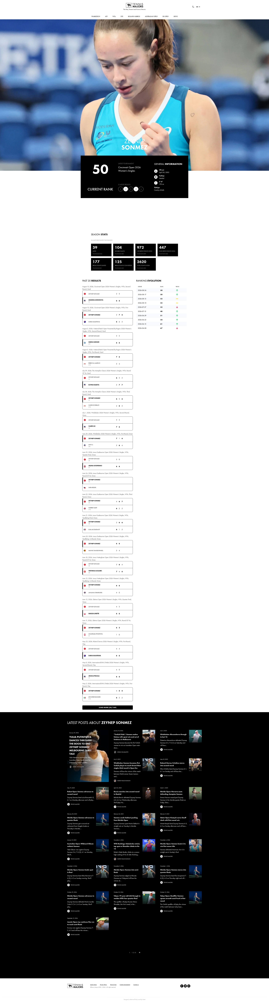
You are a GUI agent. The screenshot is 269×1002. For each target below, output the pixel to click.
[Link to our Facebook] (181, 985)
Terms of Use (113, 984)
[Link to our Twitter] (185, 985)
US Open (165, 16)
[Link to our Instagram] (188, 985)
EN (197, 7)
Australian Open (151, 16)
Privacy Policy (103, 984)
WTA (114, 16)
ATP (106, 16)
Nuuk (144, 999)
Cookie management (125, 984)
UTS (122, 16)
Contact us (136, 984)
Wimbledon (95, 16)
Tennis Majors (134, 5)
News (176, 16)
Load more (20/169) (107, 707)
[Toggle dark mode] (193, 6)
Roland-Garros (134, 16)
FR (199, 7)
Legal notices (93, 984)
